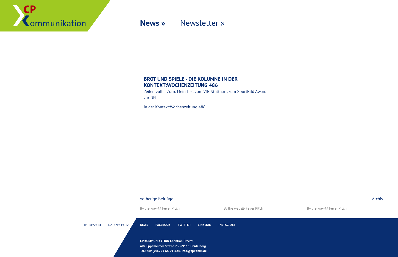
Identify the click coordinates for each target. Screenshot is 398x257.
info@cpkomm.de (194, 250)
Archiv (377, 198)
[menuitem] (92, 225)
